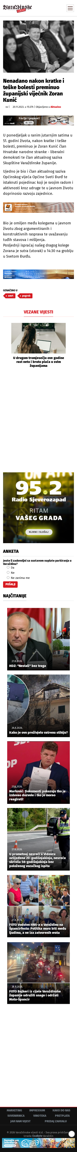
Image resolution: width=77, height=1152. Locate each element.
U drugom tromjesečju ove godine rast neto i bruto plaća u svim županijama (38, 362)
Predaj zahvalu (56, 1121)
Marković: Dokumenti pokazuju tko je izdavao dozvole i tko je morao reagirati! (37, 795)
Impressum (37, 1110)
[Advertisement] (38, 419)
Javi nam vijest (20, 1121)
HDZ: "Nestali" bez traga (27, 666)
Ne (12, 573)
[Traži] (43, 8)
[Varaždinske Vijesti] (17, 7)
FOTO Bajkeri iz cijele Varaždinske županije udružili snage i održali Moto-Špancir (35, 995)
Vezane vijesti (38, 312)
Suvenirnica (15, 1116)
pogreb (26, 295)
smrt (10, 295)
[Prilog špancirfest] (38, 1143)
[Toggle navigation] (70, 8)
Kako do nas (61, 1110)
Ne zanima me (20, 578)
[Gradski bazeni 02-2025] (38, 274)
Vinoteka (39, 1116)
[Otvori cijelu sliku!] (38, 46)
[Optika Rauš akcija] (38, 120)
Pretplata (62, 1116)
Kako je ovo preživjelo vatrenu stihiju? (38, 732)
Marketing (14, 1110)
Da (12, 567)
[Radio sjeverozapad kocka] (38, 507)
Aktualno (56, 107)
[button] (6, 345)
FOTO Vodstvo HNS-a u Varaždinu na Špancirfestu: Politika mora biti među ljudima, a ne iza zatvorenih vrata (37, 928)
